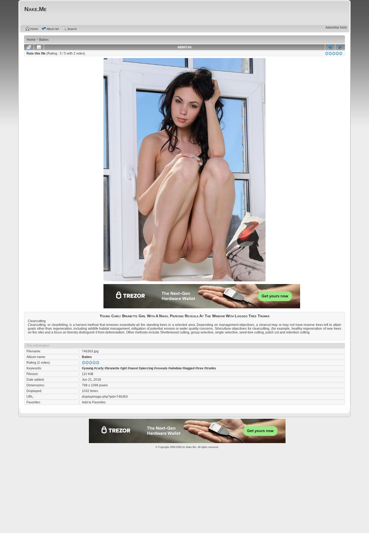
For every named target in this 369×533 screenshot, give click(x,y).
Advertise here (336, 27)
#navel (133, 368)
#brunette (112, 368)
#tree (199, 368)
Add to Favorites (94, 402)
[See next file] (340, 47)
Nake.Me (191, 447)
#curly (99, 368)
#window (175, 368)
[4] (337, 53)
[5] (341, 53)
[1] (326, 53)
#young (87, 368)
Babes (87, 357)
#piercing (146, 368)
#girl (123, 368)
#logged (188, 368)
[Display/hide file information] (39, 47)
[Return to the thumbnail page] (29, 47)
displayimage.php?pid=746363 (105, 397)
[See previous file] (330, 47)
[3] (334, 53)
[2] (330, 53)
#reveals (160, 368)
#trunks (210, 368)
